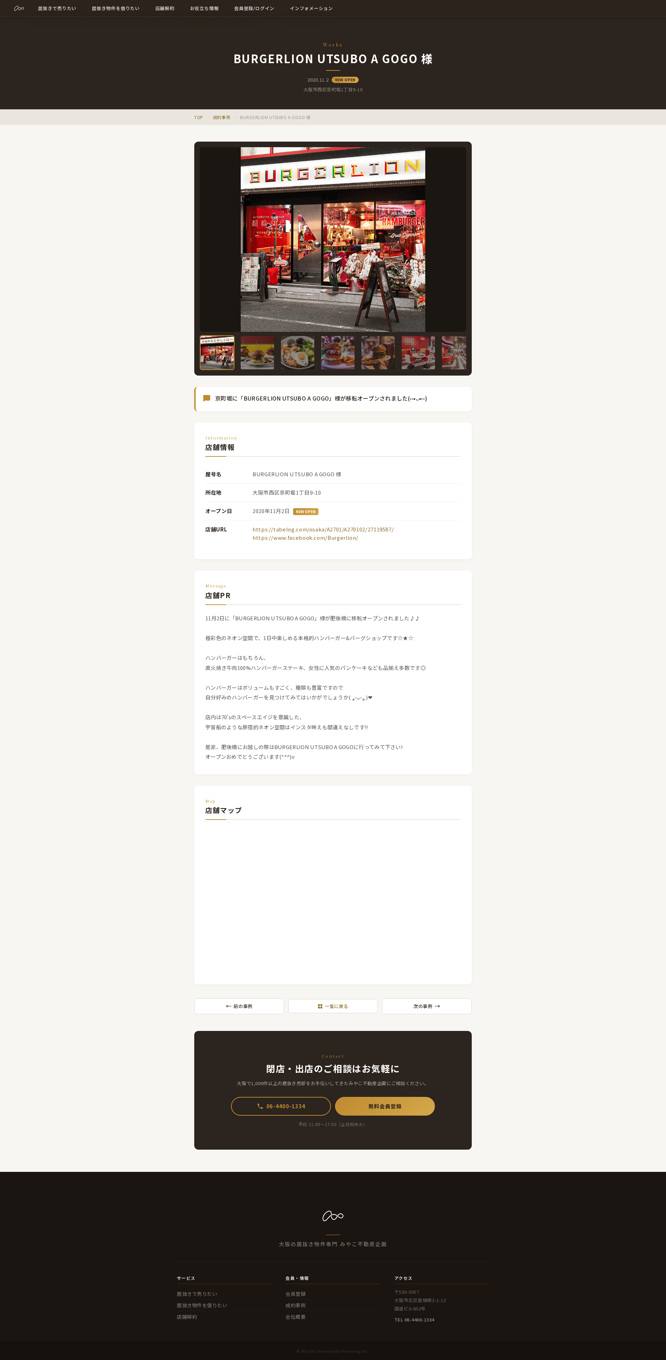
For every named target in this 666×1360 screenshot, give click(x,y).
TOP (198, 117)
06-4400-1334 (286, 1106)
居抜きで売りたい (197, 1293)
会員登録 (295, 1293)
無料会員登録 (384, 1106)
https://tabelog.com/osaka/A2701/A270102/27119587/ (323, 529)
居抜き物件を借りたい (202, 1305)
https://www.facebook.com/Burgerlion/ (305, 537)
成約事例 (222, 117)
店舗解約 (187, 1316)
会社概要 (295, 1316)
